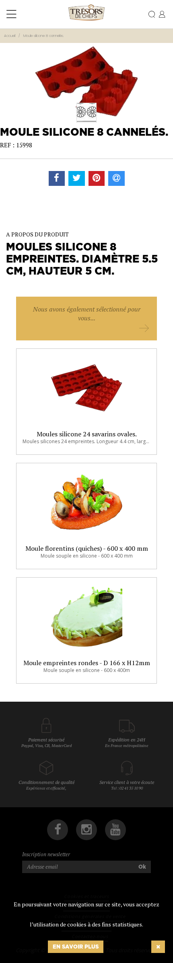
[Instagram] (86, 829)
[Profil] (162, 15)
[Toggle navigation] (11, 14)
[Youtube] (115, 829)
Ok (142, 866)
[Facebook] (57, 829)
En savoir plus (76, 946)
